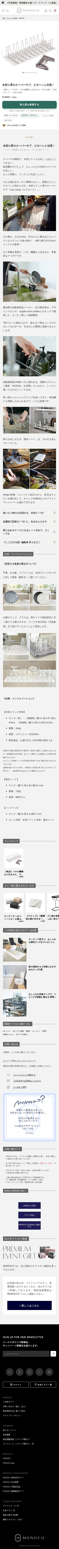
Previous (4, 53)
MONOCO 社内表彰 (11, 1482)
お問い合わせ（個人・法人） (15, 1406)
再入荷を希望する (29, 104)
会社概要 (6, 1434)
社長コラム (7, 1510)
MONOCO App (9, 1463)
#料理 (44, 1031)
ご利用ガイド (8, 1401)
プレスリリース (9, 1505)
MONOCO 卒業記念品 (11, 1486)
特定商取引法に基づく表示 (14, 1410)
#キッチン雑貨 (18, 1031)
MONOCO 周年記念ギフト (13, 1477)
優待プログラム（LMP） (13, 1519)
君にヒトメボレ (47, 1163)
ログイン (17, 1384)
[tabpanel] (29, 51)
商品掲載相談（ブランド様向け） (17, 1439)
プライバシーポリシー (12, 1415)
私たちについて (9, 1430)
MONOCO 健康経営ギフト (13, 1491)
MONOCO (7, 1458)
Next (55, 53)
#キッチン (7, 1031)
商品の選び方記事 (10, 1514)
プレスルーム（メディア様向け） (17, 1443)
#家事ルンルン (8, 1034)
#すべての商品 (21, 1034)
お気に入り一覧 (45, 1384)
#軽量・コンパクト (33, 1031)
